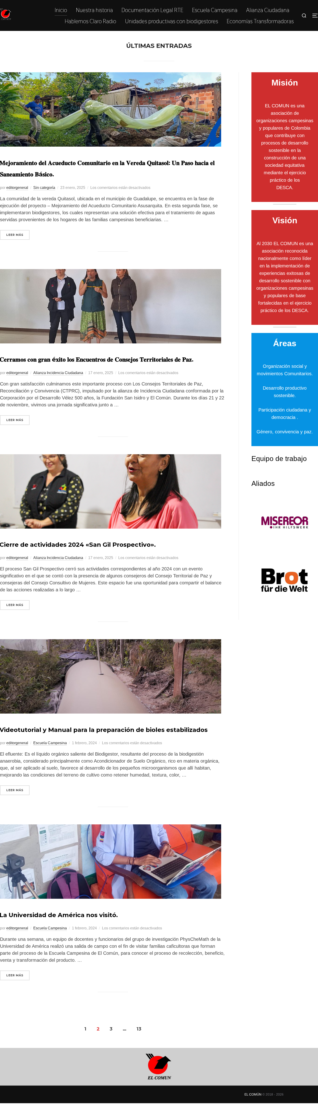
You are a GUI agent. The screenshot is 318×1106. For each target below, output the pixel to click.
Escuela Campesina (214, 10)
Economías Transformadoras (260, 21)
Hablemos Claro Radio (90, 21)
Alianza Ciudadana (267, 10)
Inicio (61, 10)
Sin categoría (44, 188)
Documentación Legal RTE (152, 10)
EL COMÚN (252, 1094)
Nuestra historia (94, 10)
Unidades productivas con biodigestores (171, 21)
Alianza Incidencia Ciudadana (58, 373)
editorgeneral (17, 188)
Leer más (18, 235)
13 (138, 1029)
